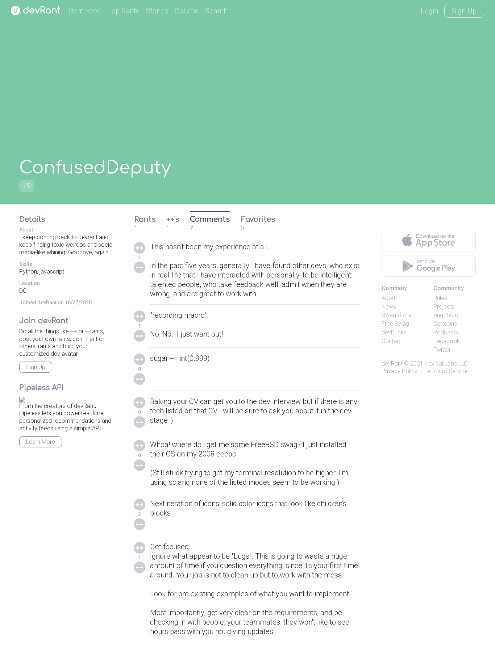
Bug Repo (445, 315)
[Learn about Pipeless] (22, 398)
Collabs (187, 11)
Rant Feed (85, 11)
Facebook (446, 341)
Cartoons (445, 323)
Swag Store (397, 315)
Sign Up (464, 11)
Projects (444, 306)
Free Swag (395, 323)
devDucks (394, 332)
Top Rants (124, 11)
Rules (440, 298)
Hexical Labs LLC (446, 363)
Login (429, 11)
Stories (157, 11)
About (389, 298)
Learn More (40, 441)
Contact (392, 341)
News (389, 306)
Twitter (442, 349)
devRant (392, 363)
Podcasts (445, 332)
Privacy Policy (399, 371)
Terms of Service (446, 371)
